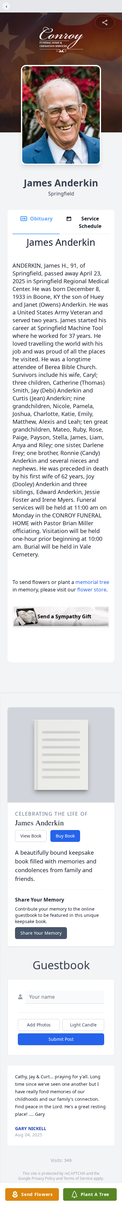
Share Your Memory (41, 933)
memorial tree (92, 582)
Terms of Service (78, 1178)
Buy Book (65, 836)
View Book (30, 836)
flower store (91, 589)
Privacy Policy (43, 1178)
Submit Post (61, 1039)
